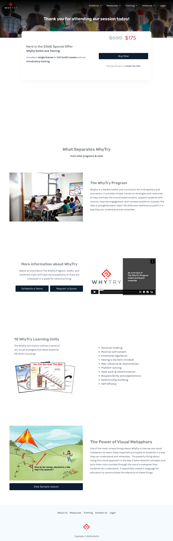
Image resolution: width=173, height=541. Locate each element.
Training (88, 512)
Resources (75, 512)
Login (113, 512)
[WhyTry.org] (11, 5)
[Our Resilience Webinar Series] (109, 119)
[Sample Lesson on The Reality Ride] (111, 133)
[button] (100, 5)
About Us (62, 512)
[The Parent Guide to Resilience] (109, 112)
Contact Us (101, 512)
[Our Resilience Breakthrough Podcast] (113, 126)
